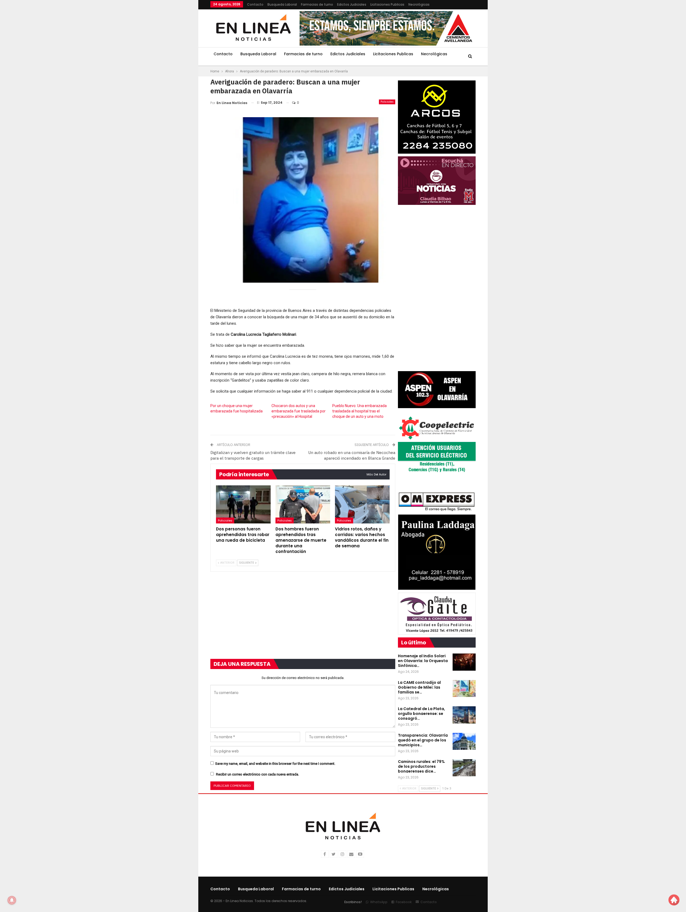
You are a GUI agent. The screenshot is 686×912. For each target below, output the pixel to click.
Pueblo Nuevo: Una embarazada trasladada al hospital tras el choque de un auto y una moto (359, 411)
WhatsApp (378, 902)
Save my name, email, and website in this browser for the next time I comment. (275, 764)
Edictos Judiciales (351, 4)
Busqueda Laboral (282, 4)
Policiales (387, 102)
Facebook (404, 902)
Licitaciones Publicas (387, 4)
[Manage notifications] (12, 900)
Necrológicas (419, 4)
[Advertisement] (177, 80)
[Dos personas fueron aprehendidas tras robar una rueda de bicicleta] (243, 504)
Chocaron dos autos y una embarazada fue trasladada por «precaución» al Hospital (298, 411)
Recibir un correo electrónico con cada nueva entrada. (257, 774)
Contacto (255, 4)
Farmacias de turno (317, 4)
